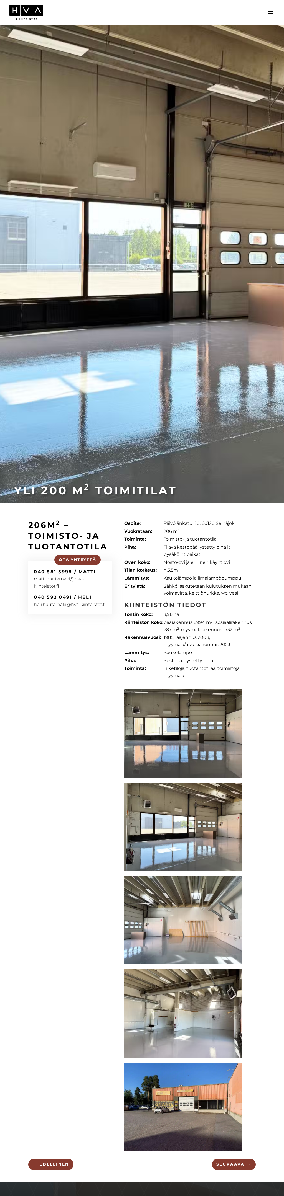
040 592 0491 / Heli (63, 597)
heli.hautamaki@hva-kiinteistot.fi (69, 604)
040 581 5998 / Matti (65, 571)
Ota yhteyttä (78, 559)
